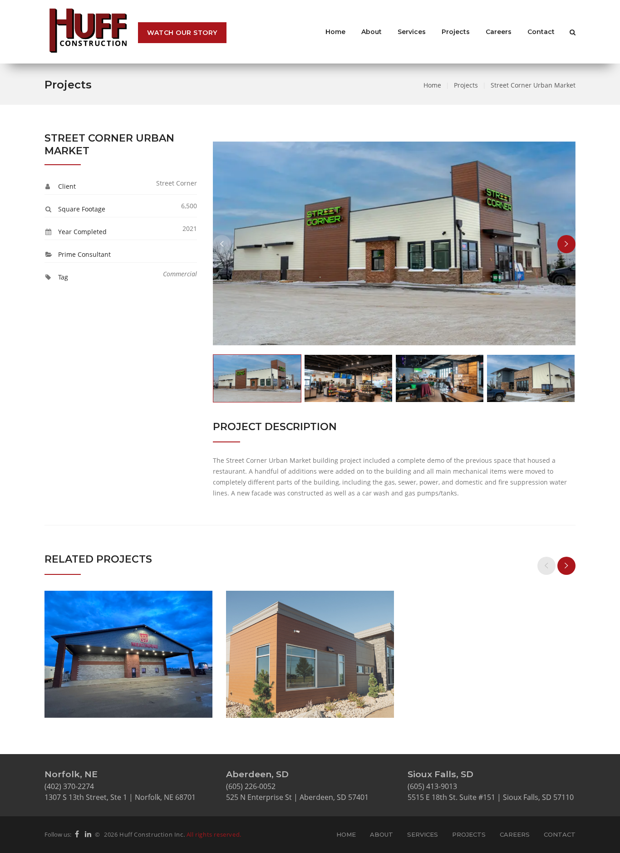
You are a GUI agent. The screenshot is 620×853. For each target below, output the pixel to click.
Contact (541, 32)
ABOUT (381, 834)
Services (412, 32)
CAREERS (515, 834)
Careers (499, 32)
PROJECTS (469, 834)
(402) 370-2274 (69, 786)
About (371, 32)
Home (335, 32)
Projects (456, 32)
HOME (346, 834)
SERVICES (422, 834)
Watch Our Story (182, 33)
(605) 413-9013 (432, 786)
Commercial (180, 274)
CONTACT (560, 834)
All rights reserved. (214, 834)
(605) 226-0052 (251, 786)
